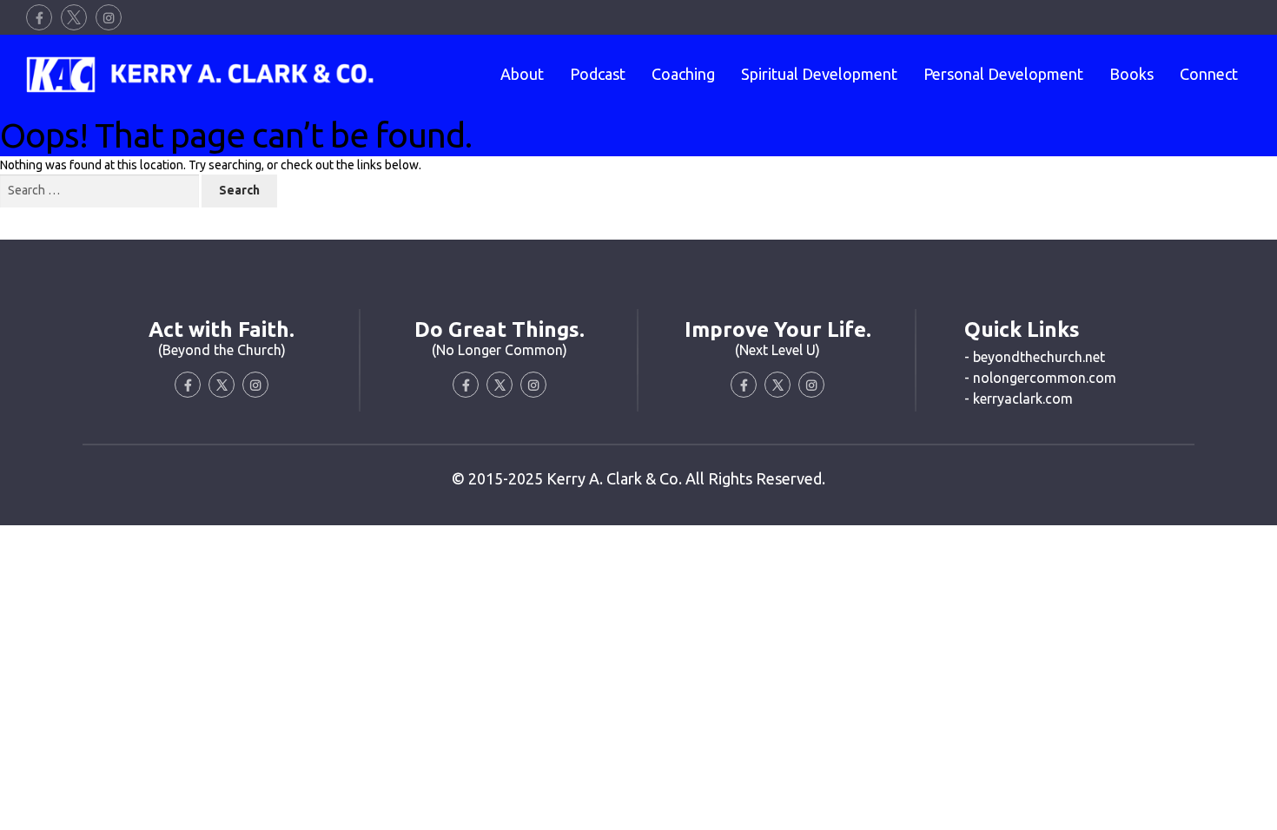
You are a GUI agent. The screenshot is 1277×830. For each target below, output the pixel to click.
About (522, 73)
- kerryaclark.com (1018, 398)
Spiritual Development (819, 73)
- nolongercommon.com (1040, 377)
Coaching (683, 73)
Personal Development (1003, 73)
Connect (1209, 73)
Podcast (597, 73)
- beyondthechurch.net (1034, 357)
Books (1131, 73)
